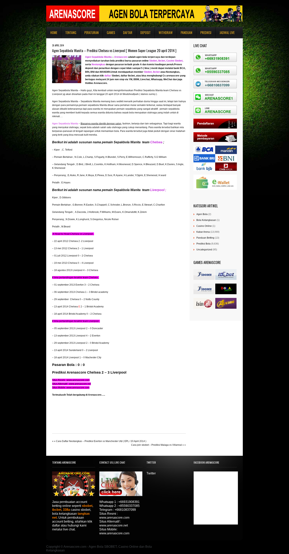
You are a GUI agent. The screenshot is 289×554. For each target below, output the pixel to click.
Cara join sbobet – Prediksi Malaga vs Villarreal (156, 445)
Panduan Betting (205, 237)
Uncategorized (204, 249)
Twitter (151, 473)
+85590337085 (129, 505)
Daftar (127, 32)
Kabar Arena (203, 232)
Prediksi (205, 32)
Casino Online (204, 226)
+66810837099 (125, 509)
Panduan (186, 32)
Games (111, 32)
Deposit (145, 32)
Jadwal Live (227, 32)
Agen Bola (202, 214)
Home (53, 32)
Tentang (70, 32)
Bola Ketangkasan (206, 220)
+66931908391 (129, 501)
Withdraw (166, 32)
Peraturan (91, 32)
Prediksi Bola (203, 243)
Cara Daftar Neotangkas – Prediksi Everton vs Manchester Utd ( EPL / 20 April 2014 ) (101, 441)
